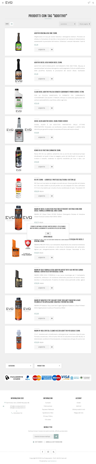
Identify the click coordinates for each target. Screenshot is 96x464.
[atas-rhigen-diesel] (18, 71)
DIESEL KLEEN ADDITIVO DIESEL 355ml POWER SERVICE (51, 121)
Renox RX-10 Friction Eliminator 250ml (47, 150)
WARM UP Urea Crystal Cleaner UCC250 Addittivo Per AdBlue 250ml (57, 331)
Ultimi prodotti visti (78, 409)
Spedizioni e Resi (48, 413)
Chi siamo (48, 419)
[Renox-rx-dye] (18, 188)
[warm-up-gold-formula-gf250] (18, 278)
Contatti (48, 402)
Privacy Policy (48, 416)
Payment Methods (48, 409)
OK (48, 233)
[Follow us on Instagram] (48, 452)
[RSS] (53, 452)
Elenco (11, 24)
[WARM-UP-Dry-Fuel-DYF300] (18, 248)
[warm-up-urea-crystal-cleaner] (18, 339)
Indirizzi (78, 406)
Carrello (89, 2)
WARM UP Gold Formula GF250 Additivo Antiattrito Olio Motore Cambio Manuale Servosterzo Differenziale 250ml (58, 271)
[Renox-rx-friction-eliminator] (18, 159)
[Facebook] (42, 452)
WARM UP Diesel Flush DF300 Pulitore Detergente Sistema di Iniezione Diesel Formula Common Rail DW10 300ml (58, 210)
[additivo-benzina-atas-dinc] (18, 42)
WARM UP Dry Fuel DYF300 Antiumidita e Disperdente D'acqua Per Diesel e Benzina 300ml (59, 240)
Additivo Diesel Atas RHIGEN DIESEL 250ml (48, 62)
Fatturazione (48, 406)
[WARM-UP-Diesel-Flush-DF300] (18, 218)
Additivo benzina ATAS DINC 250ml (45, 33)
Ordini (79, 402)
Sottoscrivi (38, 442)
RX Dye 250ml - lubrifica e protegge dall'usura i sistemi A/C (55, 180)
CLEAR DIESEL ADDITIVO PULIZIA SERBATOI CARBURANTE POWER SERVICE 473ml (59, 92)
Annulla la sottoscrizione (54, 442)
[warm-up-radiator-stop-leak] (18, 309)
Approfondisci (48, 237)
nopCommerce (52, 461)
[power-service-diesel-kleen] (18, 130)
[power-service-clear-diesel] (18, 100)
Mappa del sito (78, 413)
